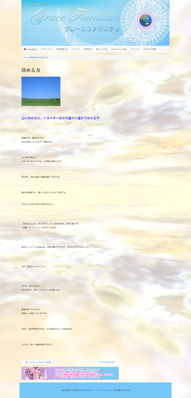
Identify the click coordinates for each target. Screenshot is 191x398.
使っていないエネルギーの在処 (37, 362)
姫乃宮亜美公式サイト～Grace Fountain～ (95, 390)
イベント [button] (75, 49)
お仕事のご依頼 (149, 49)
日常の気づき (34, 57)
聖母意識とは (62, 49)
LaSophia (31, 49)
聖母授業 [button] (87, 49)
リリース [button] (134, 49)
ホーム (26, 57)
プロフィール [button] (46, 49)
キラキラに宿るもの (107, 362)
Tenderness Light (119, 49)
